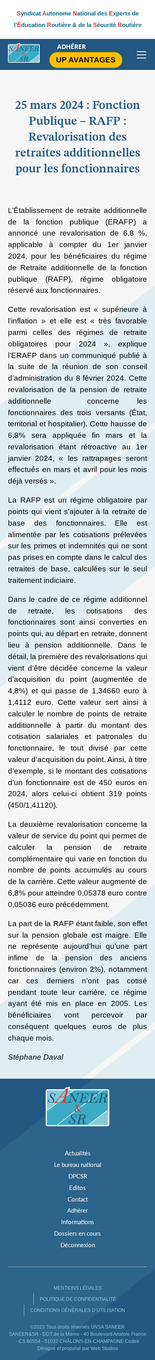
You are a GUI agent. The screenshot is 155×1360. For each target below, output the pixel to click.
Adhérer (71, 46)
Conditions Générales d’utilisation (77, 1310)
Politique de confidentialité (78, 1299)
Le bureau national (77, 1164)
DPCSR (77, 1176)
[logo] (24, 54)
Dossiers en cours (77, 1233)
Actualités (78, 1153)
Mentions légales (78, 1288)
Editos (77, 1187)
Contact (78, 1199)
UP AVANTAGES (86, 60)
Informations (77, 1221)
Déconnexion (77, 1244)
